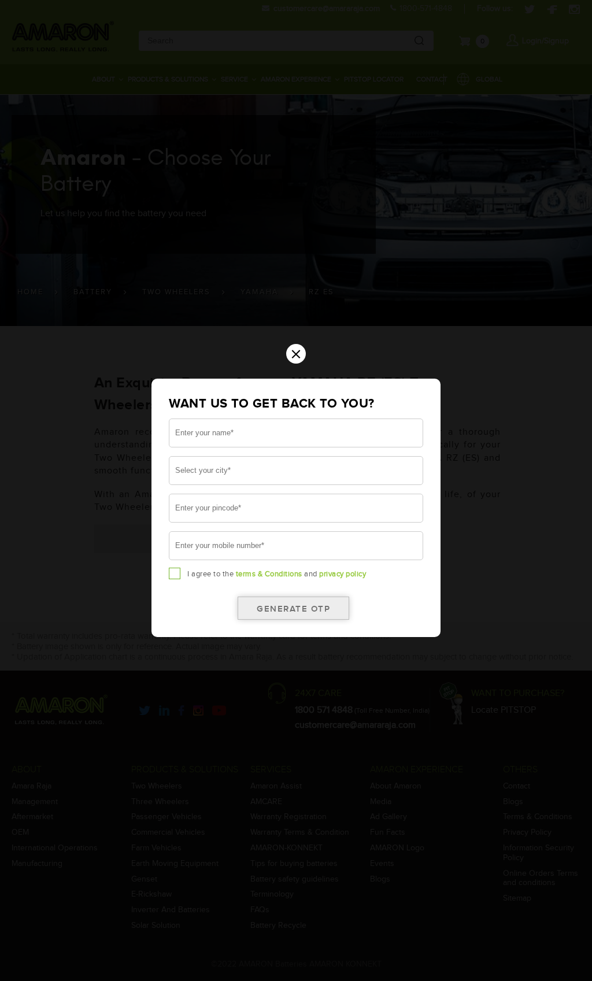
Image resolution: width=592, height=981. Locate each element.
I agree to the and (276, 574)
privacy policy (342, 574)
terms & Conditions (269, 574)
